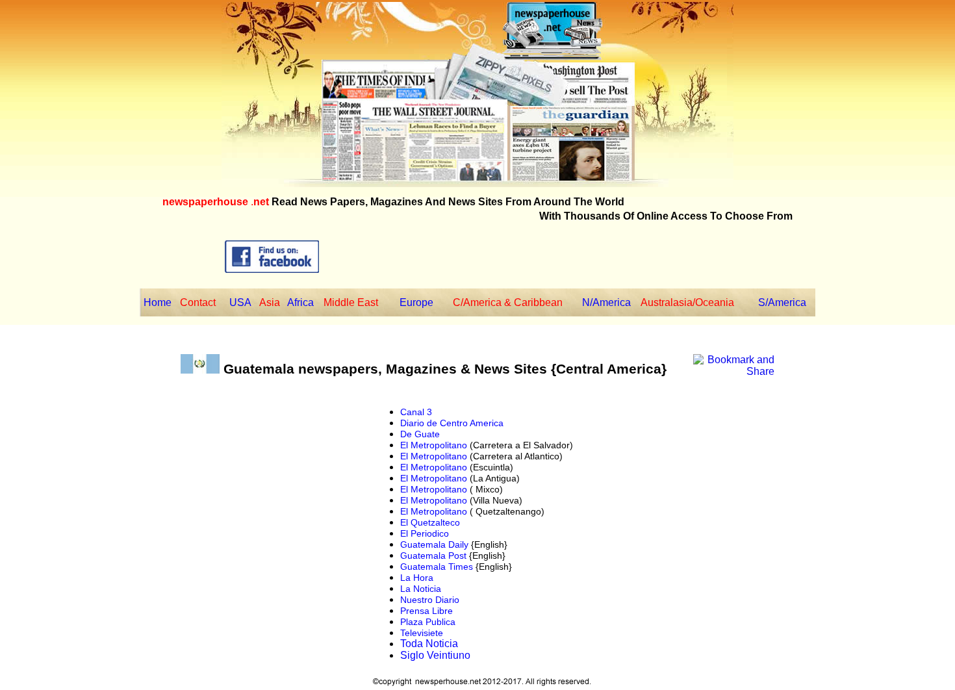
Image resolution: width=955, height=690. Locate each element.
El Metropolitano (433, 445)
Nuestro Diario (429, 599)
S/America (782, 302)
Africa (300, 302)
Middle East (351, 302)
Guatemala (257, 368)
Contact (198, 302)
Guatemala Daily (434, 544)
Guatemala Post (433, 555)
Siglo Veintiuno (435, 655)
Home (158, 302)
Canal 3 (416, 412)
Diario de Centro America (451, 423)
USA (240, 302)
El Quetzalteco (430, 522)
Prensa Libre (426, 611)
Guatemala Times (436, 566)
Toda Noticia (429, 643)
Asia (269, 302)
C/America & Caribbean (508, 302)
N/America (606, 302)
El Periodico (424, 533)
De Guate (420, 434)
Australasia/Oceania (687, 302)
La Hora (416, 577)
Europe (416, 302)
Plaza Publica (427, 622)
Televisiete (421, 633)
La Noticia (420, 588)
